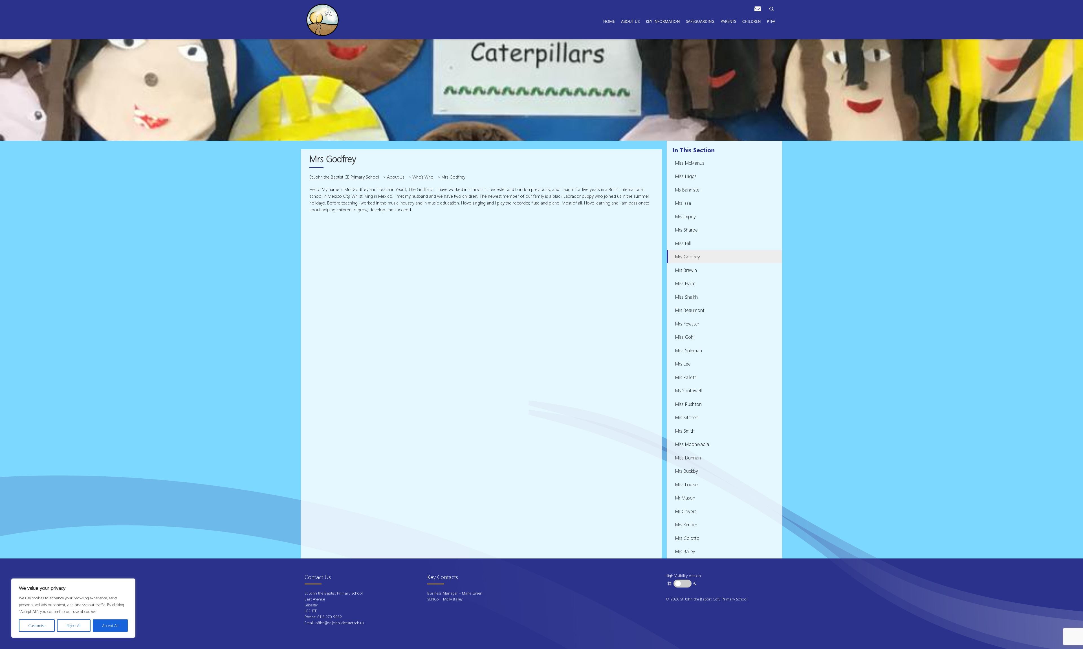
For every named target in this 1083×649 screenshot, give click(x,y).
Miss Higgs (686, 176)
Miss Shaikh (686, 297)
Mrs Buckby (686, 471)
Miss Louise (686, 484)
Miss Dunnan (688, 457)
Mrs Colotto (687, 538)
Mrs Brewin (686, 270)
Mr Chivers (685, 511)
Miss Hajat (685, 283)
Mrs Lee (683, 363)
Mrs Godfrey (687, 256)
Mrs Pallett (685, 377)
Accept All (110, 625)
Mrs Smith (685, 431)
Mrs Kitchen (686, 417)
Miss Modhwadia (692, 444)
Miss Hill (683, 243)
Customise (36, 625)
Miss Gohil (685, 337)
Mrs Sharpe (686, 229)
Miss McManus (689, 163)
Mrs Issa (683, 203)
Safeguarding (700, 21)
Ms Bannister (688, 189)
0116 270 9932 (330, 616)
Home (609, 21)
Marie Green (472, 593)
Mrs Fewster (687, 323)
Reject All (74, 625)
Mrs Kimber (686, 524)
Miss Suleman (688, 350)
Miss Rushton (688, 404)
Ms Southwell (688, 390)
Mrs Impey (685, 216)
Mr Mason (685, 497)
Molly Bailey (453, 599)
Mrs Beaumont (690, 310)
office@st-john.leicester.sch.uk (340, 622)
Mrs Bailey (685, 551)
